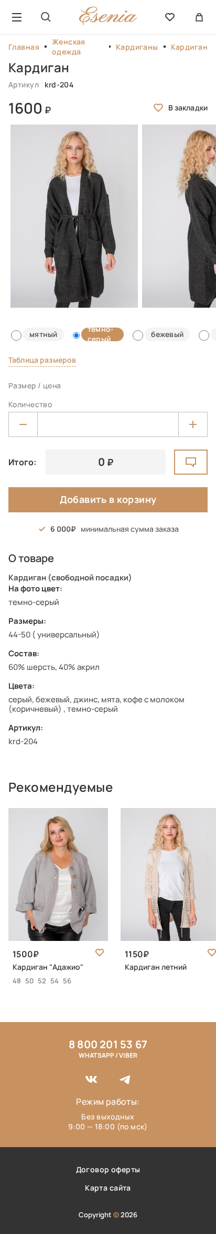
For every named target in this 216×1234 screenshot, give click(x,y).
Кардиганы (137, 47)
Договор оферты (108, 1169)
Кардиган (189, 47)
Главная (23, 47)
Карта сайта (108, 1188)
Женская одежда (68, 47)
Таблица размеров (42, 360)
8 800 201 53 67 (108, 1044)
